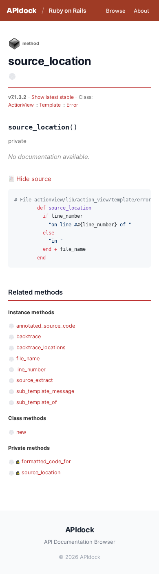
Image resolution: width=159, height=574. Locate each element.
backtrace (28, 336)
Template (50, 105)
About (141, 10)
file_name (28, 358)
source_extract (34, 380)
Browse (116, 10)
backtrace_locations (41, 347)
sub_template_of (36, 402)
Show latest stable (53, 97)
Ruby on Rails (67, 10)
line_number (31, 369)
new (21, 432)
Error (72, 105)
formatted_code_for (46, 461)
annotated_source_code (45, 326)
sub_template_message (45, 391)
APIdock (22, 10)
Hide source (33, 179)
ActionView (21, 105)
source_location (41, 472)
